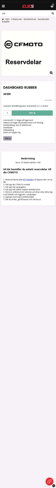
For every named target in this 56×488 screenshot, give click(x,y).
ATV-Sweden (28, 179)
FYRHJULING (16, 19)
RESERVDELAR (30, 19)
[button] (46, 6)
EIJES (7, 19)
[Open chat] (49, 481)
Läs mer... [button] (49, 100)
